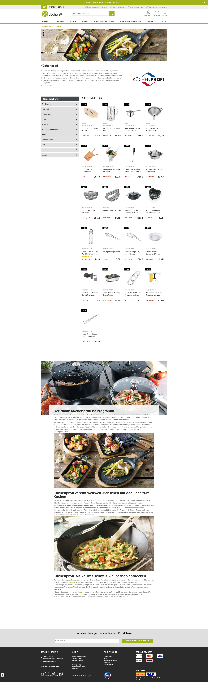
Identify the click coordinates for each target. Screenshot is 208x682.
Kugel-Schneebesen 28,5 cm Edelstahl (89, 335)
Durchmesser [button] (47, 140)
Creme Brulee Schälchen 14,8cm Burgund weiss (153, 253)
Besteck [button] (73, 21)
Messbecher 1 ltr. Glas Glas (111, 129)
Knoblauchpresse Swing (112, 211)
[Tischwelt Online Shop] (52, 13)
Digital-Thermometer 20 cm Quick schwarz (133, 170)
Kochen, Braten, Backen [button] (104, 21)
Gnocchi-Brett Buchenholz (87, 170)
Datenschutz (108, 656)
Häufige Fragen (77, 665)
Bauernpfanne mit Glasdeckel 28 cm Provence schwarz (131, 212)
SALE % (163, 21)
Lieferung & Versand (79, 656)
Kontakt (75, 668)
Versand (93, 676)
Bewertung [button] (46, 114)
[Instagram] (52, 675)
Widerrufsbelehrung (110, 660)
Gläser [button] (85, 21)
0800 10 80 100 (48, 656)
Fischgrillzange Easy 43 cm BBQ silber (133, 253)
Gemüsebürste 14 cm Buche (90, 129)
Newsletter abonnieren (137, 641)
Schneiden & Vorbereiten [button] (130, 21)
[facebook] (47, 675)
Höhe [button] (44, 145)
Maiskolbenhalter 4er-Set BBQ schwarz (90, 294)
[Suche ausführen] (111, 13)
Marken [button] (45, 21)
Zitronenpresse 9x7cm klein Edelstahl (154, 170)
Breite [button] (44, 150)
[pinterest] (56, 675)
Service (61, 7)
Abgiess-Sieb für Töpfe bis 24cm (111, 170)
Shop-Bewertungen (78, 667)
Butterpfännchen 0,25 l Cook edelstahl (133, 129)
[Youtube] (61, 675)
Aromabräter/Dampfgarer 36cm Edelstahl (112, 294)
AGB (105, 658)
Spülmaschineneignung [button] (51, 129)
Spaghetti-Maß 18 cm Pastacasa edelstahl (133, 294)
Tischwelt (44, 26)
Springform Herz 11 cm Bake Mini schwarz (154, 212)
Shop (44, 7)
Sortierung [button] (46, 104)
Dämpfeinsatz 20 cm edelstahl (90, 212)
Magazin (52, 7)
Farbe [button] (44, 135)
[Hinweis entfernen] (204, 2)
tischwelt (72, 582)
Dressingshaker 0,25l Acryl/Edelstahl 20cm (90, 253)
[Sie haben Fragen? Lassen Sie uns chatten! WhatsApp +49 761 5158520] (42, 675)
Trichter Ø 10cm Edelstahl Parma (152, 129)
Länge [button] (44, 155)
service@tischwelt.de (49, 661)
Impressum (107, 662)
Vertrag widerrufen (50, 666)
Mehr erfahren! (46, 85)
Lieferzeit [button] (45, 109)
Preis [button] (44, 119)
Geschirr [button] (60, 21)
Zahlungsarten (77, 658)
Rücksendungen (77, 660)
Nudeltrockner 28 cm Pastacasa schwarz (154, 294)
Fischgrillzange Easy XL (112, 252)
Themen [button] (150, 21)
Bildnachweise (108, 664)
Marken (50, 26)
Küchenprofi (87, 125)
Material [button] (45, 124)
